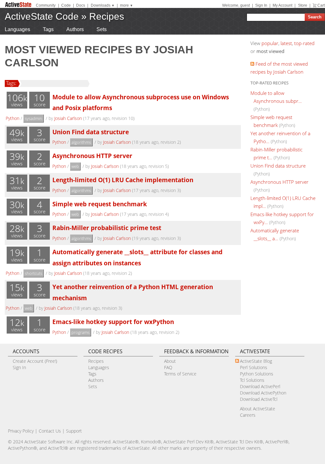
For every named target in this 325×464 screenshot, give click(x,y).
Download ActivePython (263, 393)
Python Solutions (256, 374)
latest (286, 43)
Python (12, 118)
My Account (282, 5)
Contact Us (50, 431)
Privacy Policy (21, 431)
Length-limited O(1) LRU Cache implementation (122, 180)
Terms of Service (180, 374)
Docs (80, 5)
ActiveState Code (42, 16)
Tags (48, 29)
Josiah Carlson (68, 118)
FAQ (168, 367)
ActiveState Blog (256, 361)
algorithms (81, 142)
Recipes (106, 16)
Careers (247, 415)
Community (46, 5)
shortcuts (33, 273)
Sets (101, 29)
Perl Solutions (253, 367)
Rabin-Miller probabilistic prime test (106, 227)
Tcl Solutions (252, 380)
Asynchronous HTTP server (92, 155)
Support (74, 431)
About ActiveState (257, 409)
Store (302, 5)
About (170, 361)
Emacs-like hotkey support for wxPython (113, 321)
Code (66, 5)
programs (80, 332)
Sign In (261, 5)
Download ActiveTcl (258, 399)
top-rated (304, 43)
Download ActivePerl (260, 386)
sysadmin (33, 118)
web (75, 166)
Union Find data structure (90, 132)
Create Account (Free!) (35, 361)
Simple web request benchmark (99, 204)
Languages (17, 29)
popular (270, 43)
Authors (75, 29)
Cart (321, 5)
